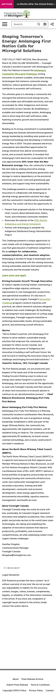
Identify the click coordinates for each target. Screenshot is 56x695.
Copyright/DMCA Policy (14, 690)
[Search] (39, 24)
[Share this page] (52, 24)
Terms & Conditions (40, 684)
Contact (50, 690)
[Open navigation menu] (4, 24)
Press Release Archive (32, 679)
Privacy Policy (36, 690)
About (16, 679)
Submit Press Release (17, 684)
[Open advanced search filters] (45, 24)
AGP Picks (7, 4)
